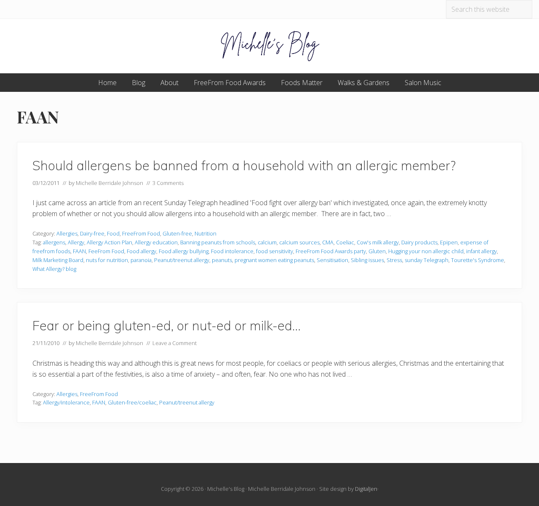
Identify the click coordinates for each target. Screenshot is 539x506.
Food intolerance (232, 251)
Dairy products (419, 242)
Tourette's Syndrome (477, 260)
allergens (54, 242)
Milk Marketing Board (57, 260)
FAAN (79, 251)
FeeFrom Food (106, 251)
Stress (394, 260)
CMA (328, 242)
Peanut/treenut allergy (181, 260)
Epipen (449, 242)
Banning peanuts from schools (217, 242)
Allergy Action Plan (109, 242)
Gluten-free (177, 233)
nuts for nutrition (107, 260)
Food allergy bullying (183, 251)
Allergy (76, 242)
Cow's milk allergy (378, 242)
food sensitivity (274, 251)
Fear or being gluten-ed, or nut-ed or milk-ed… (166, 325)
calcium (267, 242)
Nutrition (205, 233)
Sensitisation (332, 260)
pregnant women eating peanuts (274, 260)
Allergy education (156, 242)
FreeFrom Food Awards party (331, 251)
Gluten (377, 251)
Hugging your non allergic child (426, 251)
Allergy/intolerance (66, 402)
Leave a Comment (174, 343)
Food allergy (141, 251)
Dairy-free (92, 233)
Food (113, 233)
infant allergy (481, 251)
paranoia (141, 260)
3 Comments (168, 183)
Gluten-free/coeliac (132, 402)
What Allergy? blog (54, 269)
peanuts (222, 260)
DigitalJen (366, 489)
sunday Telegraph (426, 260)
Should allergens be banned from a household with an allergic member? (244, 165)
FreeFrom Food (141, 233)
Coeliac (345, 242)
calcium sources (299, 242)
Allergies (66, 233)
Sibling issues (367, 260)
